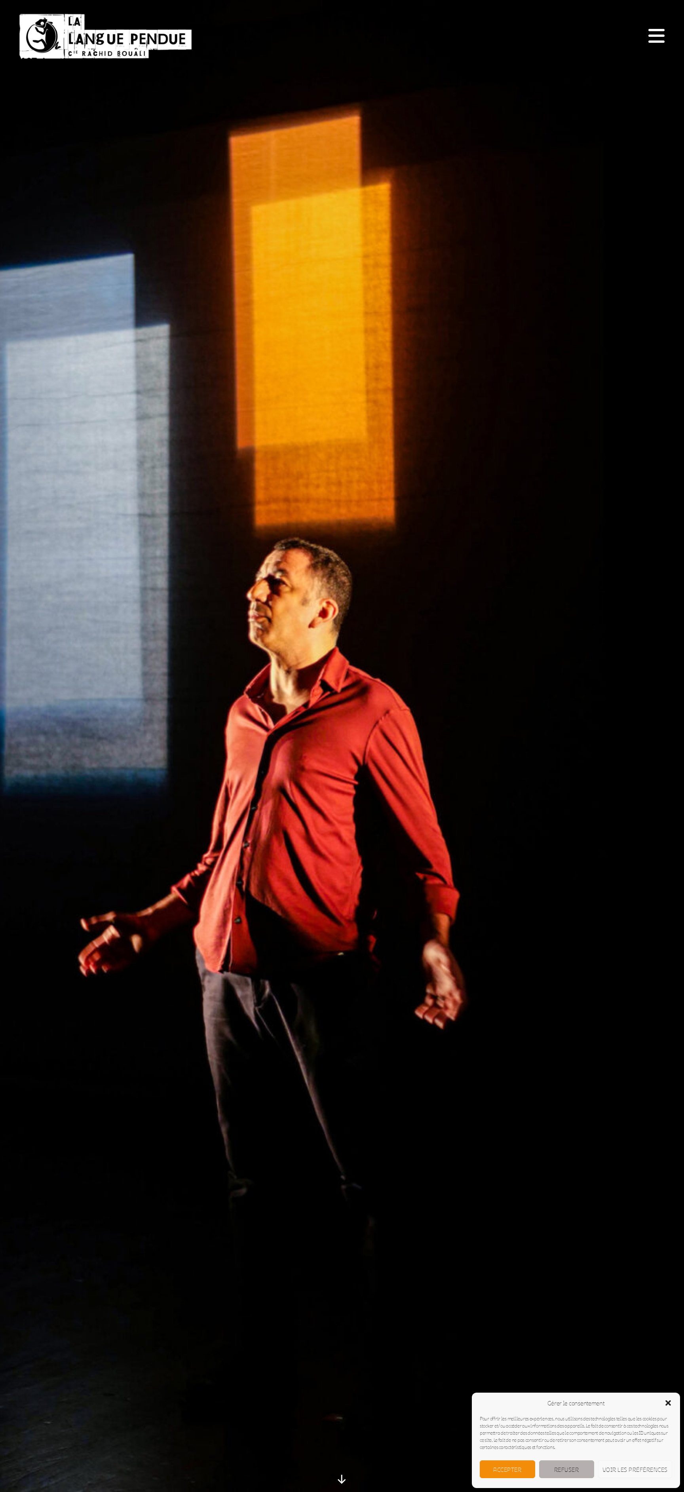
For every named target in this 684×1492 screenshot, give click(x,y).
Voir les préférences (635, 1469)
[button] (668, 1403)
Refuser (566, 1469)
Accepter (507, 1469)
